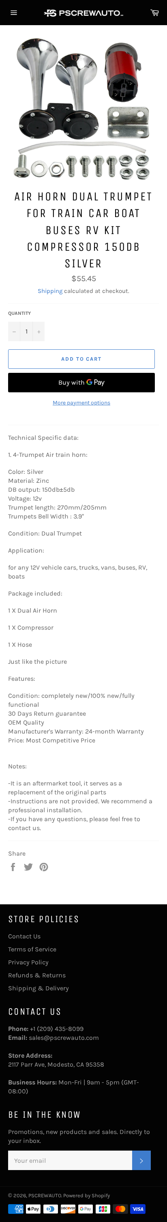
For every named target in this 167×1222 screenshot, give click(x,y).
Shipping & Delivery (38, 988)
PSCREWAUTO (44, 1195)
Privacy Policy (28, 962)
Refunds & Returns (37, 975)
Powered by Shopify (86, 1195)
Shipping (50, 291)
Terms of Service (32, 949)
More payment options (81, 402)
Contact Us (24, 936)
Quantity (19, 313)
